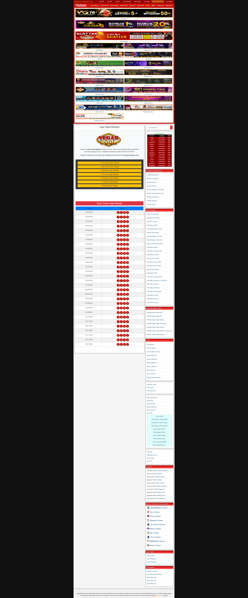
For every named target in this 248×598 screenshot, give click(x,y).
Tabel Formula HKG (153, 232)
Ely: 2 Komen (154, 533)
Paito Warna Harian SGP (154, 229)
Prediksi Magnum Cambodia (155, 189)
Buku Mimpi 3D (151, 580)
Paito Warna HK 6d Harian (159, 426)
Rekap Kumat (151, 370)
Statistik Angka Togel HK (154, 316)
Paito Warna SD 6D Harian (159, 422)
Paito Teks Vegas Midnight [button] (110, 174)
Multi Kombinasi (151, 407)
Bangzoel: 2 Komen (156, 520)
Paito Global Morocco (159, 445)
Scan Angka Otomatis (153, 351)
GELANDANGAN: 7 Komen (158, 508)
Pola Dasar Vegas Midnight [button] (110, 178)
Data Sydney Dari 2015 (154, 265)
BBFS (153, 5)
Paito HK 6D (105, 5)
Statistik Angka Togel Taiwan (155, 327)
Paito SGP (140, 5)
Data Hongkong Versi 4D (154, 236)
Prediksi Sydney (152, 182)
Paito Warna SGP (152, 225)
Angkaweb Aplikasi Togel (83, 1)
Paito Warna (95, 5)
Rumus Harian (151, 348)
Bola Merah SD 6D (159, 429)
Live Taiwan (137, 1)
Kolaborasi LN (151, 410)
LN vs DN (150, 413)
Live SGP (109, 1)
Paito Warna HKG (152, 247)
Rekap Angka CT (152, 366)
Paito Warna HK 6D (153, 254)
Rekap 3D (169, 5)
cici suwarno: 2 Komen (157, 524)
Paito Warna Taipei (152, 295)
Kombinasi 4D (151, 404)
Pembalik (149, 452)
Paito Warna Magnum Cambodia (157, 280)
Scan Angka (169, 1)
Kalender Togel (151, 384)
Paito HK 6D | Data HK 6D (159, 419)
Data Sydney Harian (153, 269)
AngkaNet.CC (159, 595)
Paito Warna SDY (152, 273)
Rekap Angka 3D (152, 359)
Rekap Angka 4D (152, 363)
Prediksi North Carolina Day (155, 193)
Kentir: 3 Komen (155, 516)
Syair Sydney (158, 473)
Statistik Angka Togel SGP (155, 312)
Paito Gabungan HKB (159, 442)
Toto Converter (151, 374)
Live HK (117, 1)
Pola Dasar (150, 387)
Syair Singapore (152, 558)
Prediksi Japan (151, 204)
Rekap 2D (160, 5)
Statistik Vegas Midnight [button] (110, 182)
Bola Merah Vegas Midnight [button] (110, 170)
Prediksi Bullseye (152, 200)
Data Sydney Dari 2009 (154, 262)
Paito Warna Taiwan (153, 284)
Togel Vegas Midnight (109, 127)
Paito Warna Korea (152, 299)
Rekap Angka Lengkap (154, 377)
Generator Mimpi (157, 1)
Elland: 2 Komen (155, 528)
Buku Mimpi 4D (151, 583)
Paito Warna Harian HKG (154, 251)
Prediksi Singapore (162, 470)
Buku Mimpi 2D (151, 577)
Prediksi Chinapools (153, 197)
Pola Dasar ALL (151, 390)
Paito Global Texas (159, 438)
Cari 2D (149, 461)
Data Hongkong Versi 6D (154, 240)
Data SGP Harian (152, 221)
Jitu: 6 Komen (154, 512)
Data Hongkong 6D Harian (155, 243)
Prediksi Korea (160, 492)
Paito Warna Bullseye (153, 287)
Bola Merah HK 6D (159, 432)
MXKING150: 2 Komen (157, 541)
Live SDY (101, 1)
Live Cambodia (127, 1)
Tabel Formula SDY (153, 258)
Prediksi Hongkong (159, 498)
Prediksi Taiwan (151, 186)
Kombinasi (150, 400)
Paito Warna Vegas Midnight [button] (110, 163)
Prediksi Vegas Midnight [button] (110, 185)
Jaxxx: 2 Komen (155, 537)
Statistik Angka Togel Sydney (155, 320)
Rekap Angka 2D (152, 355)
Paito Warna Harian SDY (154, 276)
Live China (147, 1)
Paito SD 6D (114, 5)
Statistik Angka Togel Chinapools (157, 323)
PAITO (148, 5)
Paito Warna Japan (152, 302)
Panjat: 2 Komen (155, 545)
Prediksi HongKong (152, 178)
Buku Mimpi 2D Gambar (154, 574)
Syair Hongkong (152, 562)
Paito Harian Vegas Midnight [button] (110, 167)
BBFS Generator (152, 397)
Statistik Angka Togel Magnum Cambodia (159, 331)
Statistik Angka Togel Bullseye (156, 334)
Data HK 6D (124, 5)
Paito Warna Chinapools (154, 291)
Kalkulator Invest (152, 455)
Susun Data (150, 458)
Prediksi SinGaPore (153, 175)
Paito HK (132, 5)
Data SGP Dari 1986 (153, 218)
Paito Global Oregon (159, 435)
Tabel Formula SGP (153, 214)
